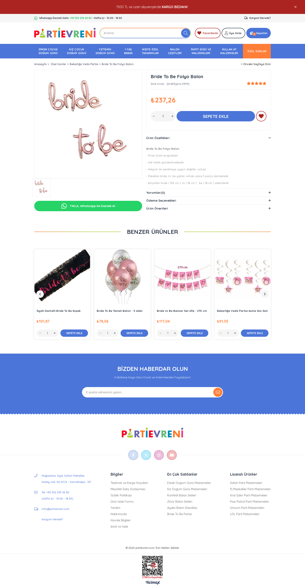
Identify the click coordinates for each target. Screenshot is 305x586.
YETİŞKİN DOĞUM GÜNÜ (105, 51)
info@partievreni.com (55, 509)
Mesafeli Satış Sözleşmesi (128, 489)
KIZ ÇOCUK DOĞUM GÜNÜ (76, 51)
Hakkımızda (119, 514)
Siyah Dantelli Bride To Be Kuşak (59, 310)
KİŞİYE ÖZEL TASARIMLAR (150, 51)
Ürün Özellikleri (158, 138)
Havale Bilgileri (121, 520)
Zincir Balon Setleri (179, 501)
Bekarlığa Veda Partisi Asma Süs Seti (242, 310)
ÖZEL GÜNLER (256, 51)
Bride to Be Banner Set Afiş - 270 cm (182, 310)
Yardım (115, 508)
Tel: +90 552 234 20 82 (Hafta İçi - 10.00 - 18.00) (57, 495)
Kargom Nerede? (260, 18)
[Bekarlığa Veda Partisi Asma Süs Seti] (243, 277)
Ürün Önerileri (157, 208)
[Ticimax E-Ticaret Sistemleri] (152, 583)
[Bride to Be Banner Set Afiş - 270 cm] (182, 277)
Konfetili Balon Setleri (181, 495)
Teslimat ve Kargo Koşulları (129, 483)
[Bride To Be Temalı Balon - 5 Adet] (122, 277)
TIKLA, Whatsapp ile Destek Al (92, 206)
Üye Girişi (235, 33)
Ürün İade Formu (122, 501)
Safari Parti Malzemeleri (246, 483)
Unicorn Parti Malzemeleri (247, 508)
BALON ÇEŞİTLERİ (175, 51)
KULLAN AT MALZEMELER (229, 51)
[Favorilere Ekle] (261, 117)
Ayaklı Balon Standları (182, 508)
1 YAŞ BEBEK (128, 51)
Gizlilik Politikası (121, 495)
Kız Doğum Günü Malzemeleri (187, 489)
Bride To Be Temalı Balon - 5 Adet (120, 310)
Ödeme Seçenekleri (161, 200)
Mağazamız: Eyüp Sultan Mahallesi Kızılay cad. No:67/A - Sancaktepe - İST (66, 479)
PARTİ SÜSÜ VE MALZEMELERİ (201, 51)
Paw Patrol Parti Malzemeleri (249, 501)
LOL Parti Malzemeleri (244, 514)
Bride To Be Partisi (179, 514)
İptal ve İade (119, 526)
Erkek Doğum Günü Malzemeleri (189, 483)
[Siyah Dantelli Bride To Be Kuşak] (62, 277)
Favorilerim (210, 33)
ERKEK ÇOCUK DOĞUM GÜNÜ (48, 51)
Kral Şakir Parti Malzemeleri (248, 495)
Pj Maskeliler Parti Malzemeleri (250, 489)
